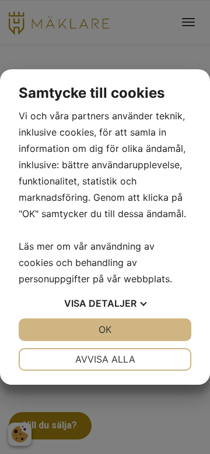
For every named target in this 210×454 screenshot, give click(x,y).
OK (105, 329)
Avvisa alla (105, 359)
